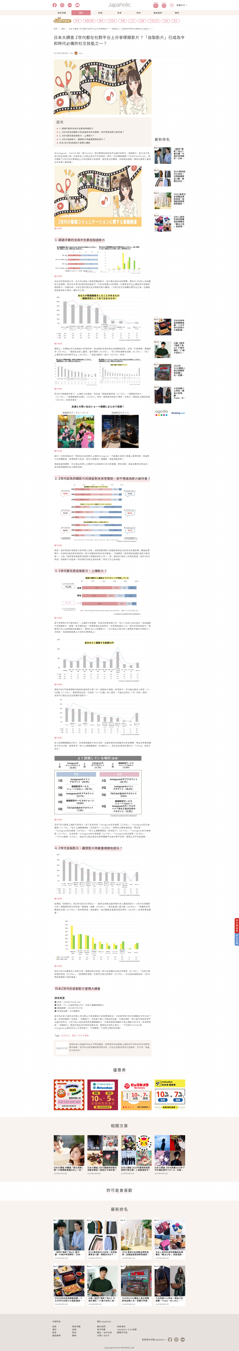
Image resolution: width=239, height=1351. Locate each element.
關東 (101, 20)
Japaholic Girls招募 (127, 1329)
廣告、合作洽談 (104, 1332)
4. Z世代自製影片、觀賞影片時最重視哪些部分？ (82, 139)
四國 (142, 20)
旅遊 (100, 12)
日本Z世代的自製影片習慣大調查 (74, 142)
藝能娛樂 (158, 12)
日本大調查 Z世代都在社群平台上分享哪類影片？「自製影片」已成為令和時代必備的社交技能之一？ (111, 28)
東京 (77, 20)
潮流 (81, 12)
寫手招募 (101, 1329)
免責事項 (121, 1326)
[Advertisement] (171, 96)
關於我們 (101, 1326)
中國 (166, 20)
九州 (132, 20)
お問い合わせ (103, 1335)
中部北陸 (154, 20)
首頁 (56, 28)
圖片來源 (58, 228)
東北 (175, 20)
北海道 (112, 20)
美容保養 (62, 12)
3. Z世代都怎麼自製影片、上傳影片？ (77, 135)
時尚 (139, 12)
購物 (177, 12)
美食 (119, 12)
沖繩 (122, 20)
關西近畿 (89, 20)
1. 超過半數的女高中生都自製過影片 (76, 128)
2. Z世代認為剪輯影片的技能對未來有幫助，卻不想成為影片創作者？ (91, 131)
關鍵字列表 (122, 1332)
